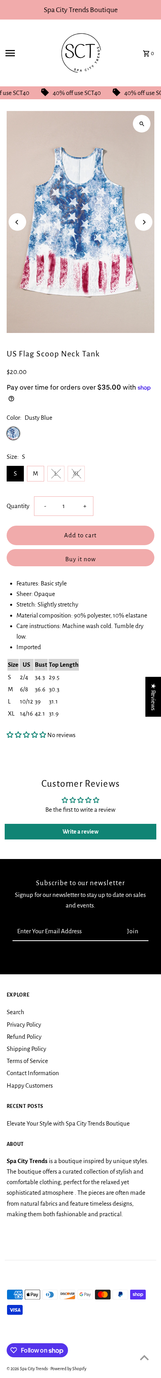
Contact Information (33, 1073)
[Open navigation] (25, 53)
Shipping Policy (26, 1048)
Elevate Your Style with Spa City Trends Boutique (68, 1123)
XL (76, 473)
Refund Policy (24, 1036)
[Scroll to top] (144, 1357)
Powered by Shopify (68, 1368)
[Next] (143, 222)
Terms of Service (27, 1061)
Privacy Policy (24, 1024)
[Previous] (17, 222)
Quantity (18, 506)
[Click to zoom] (141, 123)
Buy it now (80, 559)
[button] (26, 735)
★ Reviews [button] (153, 696)
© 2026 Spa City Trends (27, 1368)
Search (15, 1012)
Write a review (80, 832)
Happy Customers (30, 1085)
